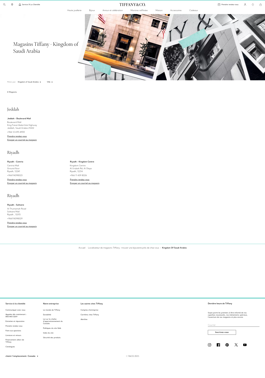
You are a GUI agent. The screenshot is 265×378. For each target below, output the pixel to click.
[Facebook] (219, 345)
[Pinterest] (228, 345)
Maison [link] (159, 10)
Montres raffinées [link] (139, 10)
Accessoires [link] (176, 10)
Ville (48, 82)
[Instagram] (210, 345)
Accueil (82, 248)
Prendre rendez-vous (230, 4)
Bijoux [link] (92, 10)
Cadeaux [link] (193, 10)
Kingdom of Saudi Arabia (28, 82)
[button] (4, 4)
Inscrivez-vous (222, 332)
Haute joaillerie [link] (74, 10)
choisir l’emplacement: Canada (21, 356)
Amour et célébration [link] (113, 10)
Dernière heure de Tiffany (220, 303)
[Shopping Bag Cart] (260, 5)
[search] (4, 4)
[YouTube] (245, 345)
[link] (12, 4)
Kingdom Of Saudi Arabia (174, 248)
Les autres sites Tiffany (92, 303)
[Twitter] (236, 345)
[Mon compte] (245, 4)
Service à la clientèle (15, 303)
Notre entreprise (51, 303)
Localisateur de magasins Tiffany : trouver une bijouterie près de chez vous (123, 248)
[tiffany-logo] (132, 4)
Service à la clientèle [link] (31, 4)
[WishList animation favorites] (253, 5)
